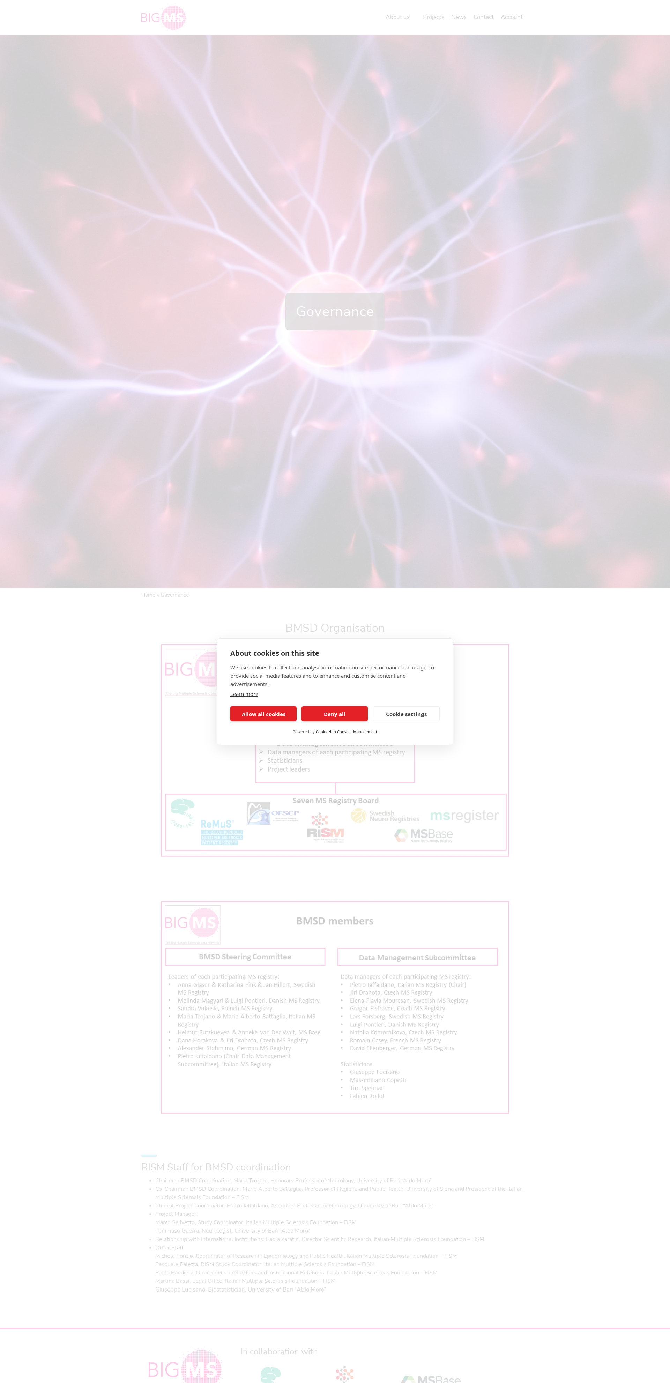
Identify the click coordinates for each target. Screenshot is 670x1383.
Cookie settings (406, 713)
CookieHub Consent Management (346, 731)
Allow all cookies (263, 713)
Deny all (334, 713)
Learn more (244, 693)
